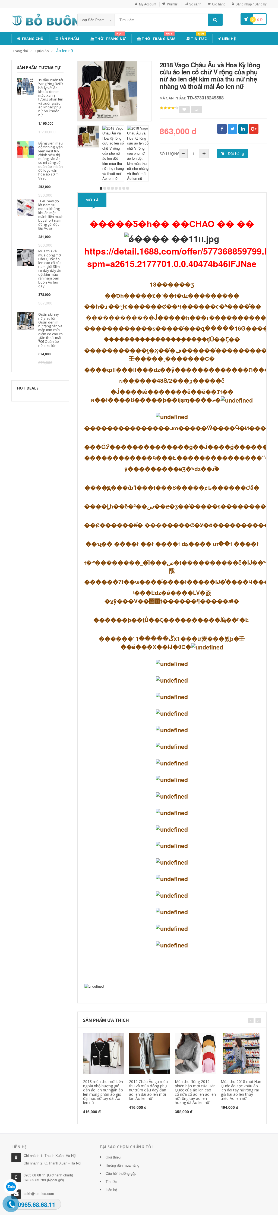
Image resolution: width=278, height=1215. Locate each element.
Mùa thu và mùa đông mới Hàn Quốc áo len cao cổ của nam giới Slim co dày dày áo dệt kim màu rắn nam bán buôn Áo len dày (50, 268)
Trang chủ (32, 38)
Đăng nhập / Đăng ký (251, 4)
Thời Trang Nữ (110, 37)
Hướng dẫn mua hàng (122, 1165)
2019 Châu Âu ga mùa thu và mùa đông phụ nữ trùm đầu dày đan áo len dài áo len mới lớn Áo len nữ (148, 1090)
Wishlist (172, 4)
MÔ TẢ (92, 199)
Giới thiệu (113, 1157)
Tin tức (198, 37)
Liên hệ (228, 38)
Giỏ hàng (219, 4)
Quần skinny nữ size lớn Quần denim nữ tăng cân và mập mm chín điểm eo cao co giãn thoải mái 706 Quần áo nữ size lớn (50, 330)
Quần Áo (42, 51)
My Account (147, 4)
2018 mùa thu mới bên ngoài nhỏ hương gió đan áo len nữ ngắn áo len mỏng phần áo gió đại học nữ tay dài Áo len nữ (103, 1092)
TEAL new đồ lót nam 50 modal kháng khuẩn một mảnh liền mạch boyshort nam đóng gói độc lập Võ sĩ (51, 215)
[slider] (169, 108)
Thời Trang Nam (158, 37)
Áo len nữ (64, 50)
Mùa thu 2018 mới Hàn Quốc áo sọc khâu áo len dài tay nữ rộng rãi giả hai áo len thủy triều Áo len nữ (241, 1090)
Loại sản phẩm (93, 19)
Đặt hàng (235, 153)
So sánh (195, 4)
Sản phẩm (68, 38)
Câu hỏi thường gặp (121, 1173)
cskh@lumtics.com (39, 1193)
